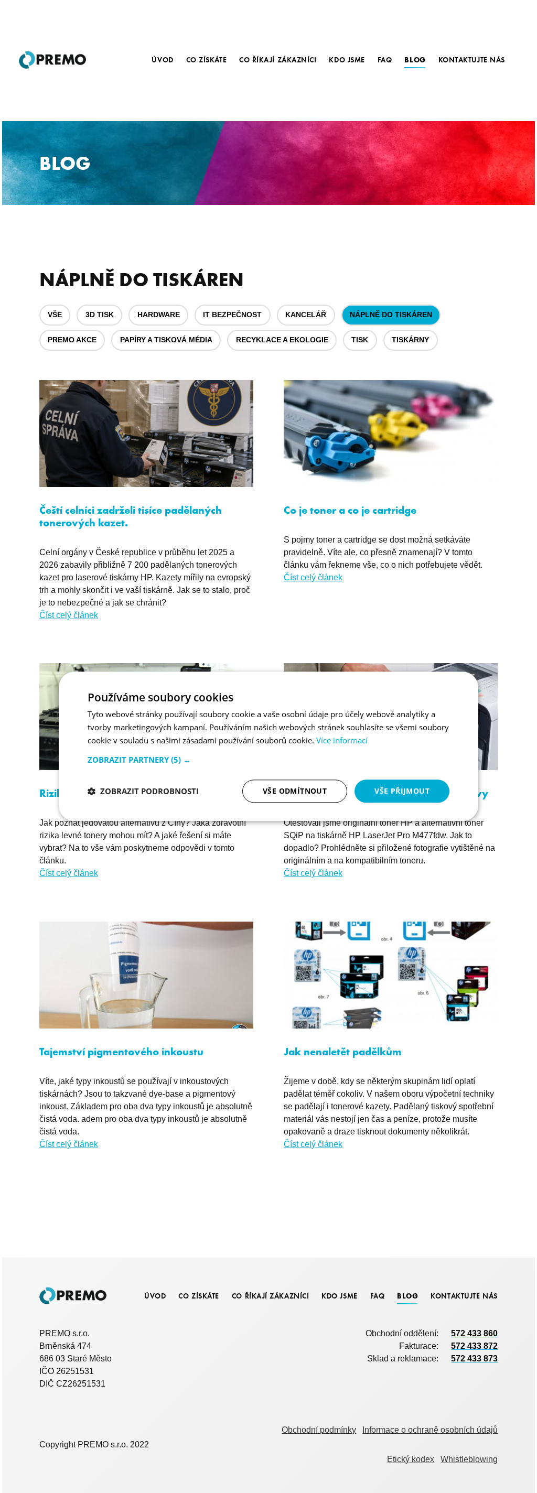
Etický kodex (410, 1459)
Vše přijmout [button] (401, 791)
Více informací (342, 740)
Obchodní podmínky (319, 1429)
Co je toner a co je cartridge (350, 510)
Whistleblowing (469, 1459)
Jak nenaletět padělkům (343, 1051)
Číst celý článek (68, 615)
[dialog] (268, 746)
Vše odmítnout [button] (295, 791)
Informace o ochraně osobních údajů (430, 1429)
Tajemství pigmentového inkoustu (121, 1051)
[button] (268, 759)
